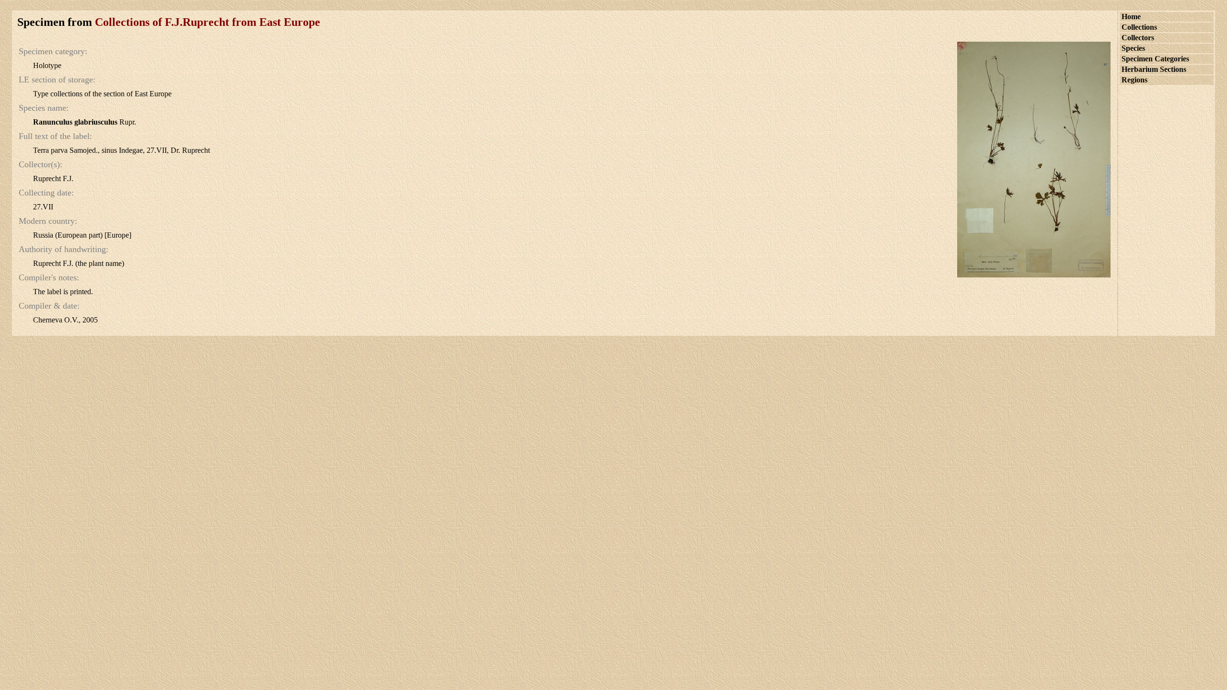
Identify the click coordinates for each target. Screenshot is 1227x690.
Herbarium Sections (1154, 69)
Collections (1139, 27)
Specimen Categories (1155, 59)
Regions (1134, 80)
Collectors (1138, 38)
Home (1131, 16)
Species (1133, 48)
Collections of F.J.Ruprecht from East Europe (207, 22)
